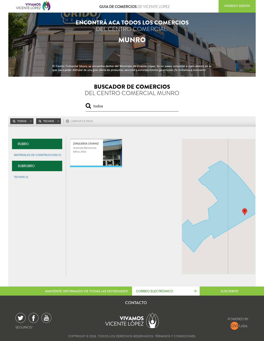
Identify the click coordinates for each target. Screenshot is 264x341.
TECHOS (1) (21, 177)
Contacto (136, 303)
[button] (244, 211)
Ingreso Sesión (237, 6)
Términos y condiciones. (175, 336)
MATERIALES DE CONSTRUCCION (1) (37, 155)
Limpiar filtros (82, 121)
